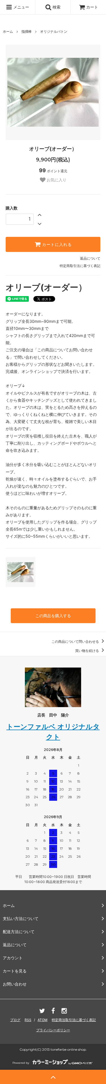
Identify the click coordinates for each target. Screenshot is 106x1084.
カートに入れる (56, 244)
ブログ (15, 1020)
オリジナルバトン (53, 31)
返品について (90, 258)
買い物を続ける (87, 650)
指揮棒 (26, 31)
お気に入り (56, 180)
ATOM (42, 1020)
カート (92, 7)
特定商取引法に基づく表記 (80, 266)
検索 (55, 7)
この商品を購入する (53, 615)
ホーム (8, 31)
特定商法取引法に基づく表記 (74, 1020)
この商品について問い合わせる (75, 641)
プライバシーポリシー (53, 1030)
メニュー (20, 7)
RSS (28, 1020)
